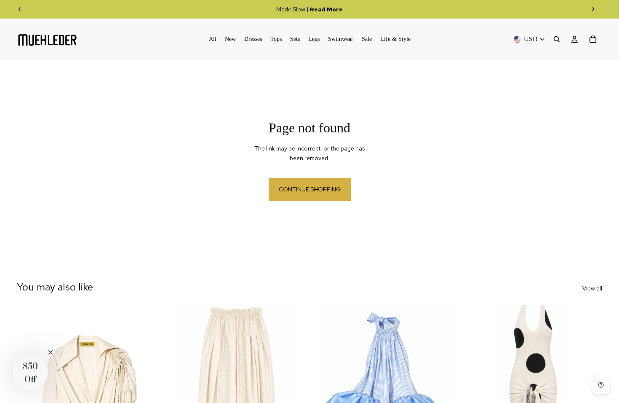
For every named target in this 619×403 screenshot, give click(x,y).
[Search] (556, 39)
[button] (30, 372)
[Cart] (593, 39)
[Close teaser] (50, 352)
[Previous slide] (20, 9)
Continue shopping (310, 189)
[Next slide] (593, 9)
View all (592, 288)
